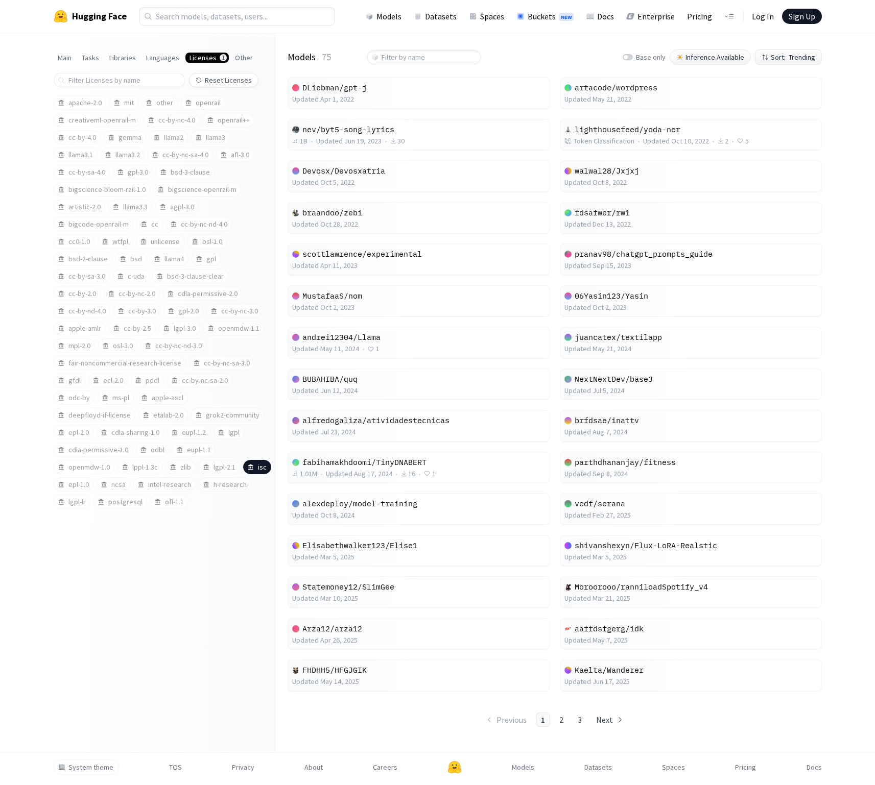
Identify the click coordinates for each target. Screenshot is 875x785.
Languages (162, 57)
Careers (385, 767)
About (313, 767)
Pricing (699, 16)
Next (604, 720)
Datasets (441, 16)
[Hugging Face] (454, 767)
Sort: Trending (793, 57)
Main (65, 57)
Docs (605, 16)
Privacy (243, 767)
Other (244, 57)
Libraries (122, 57)
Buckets (550, 16)
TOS (175, 767)
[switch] (628, 57)
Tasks (90, 57)
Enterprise (656, 16)
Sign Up (802, 16)
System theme (90, 767)
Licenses (207, 57)
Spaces (492, 16)
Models (388, 16)
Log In (763, 16)
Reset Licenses (228, 80)
